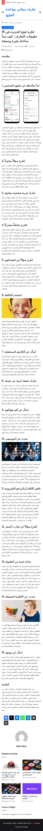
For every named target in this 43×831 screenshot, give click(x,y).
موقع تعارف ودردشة (15, 22)
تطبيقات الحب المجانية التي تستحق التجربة (31, 773)
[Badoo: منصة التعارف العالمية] (31, 788)
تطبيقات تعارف (7, 27)
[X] (11, 717)
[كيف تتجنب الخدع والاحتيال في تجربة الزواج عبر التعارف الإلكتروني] (11, 765)
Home (5, 22)
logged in (14, 814)
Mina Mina (8, 46)
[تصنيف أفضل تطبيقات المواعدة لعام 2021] (11, 788)
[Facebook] (6, 717)
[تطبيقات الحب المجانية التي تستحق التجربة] (31, 765)
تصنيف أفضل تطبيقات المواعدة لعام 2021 (9, 797)
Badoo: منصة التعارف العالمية (15, 2)
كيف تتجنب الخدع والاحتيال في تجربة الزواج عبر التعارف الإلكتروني (10, 774)
